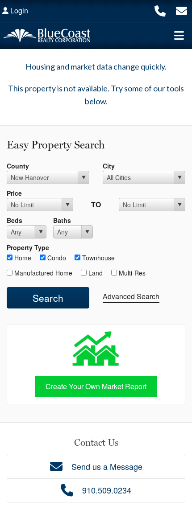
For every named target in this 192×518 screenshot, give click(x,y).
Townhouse (97, 257)
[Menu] (179, 35)
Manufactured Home (42, 272)
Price (14, 193)
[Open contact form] (181, 9)
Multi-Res (131, 272)
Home (22, 257)
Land (95, 272)
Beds (14, 220)
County (18, 165)
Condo (56, 257)
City (109, 165)
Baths (62, 220)
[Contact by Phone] (160, 9)
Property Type (28, 247)
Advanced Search (131, 296)
